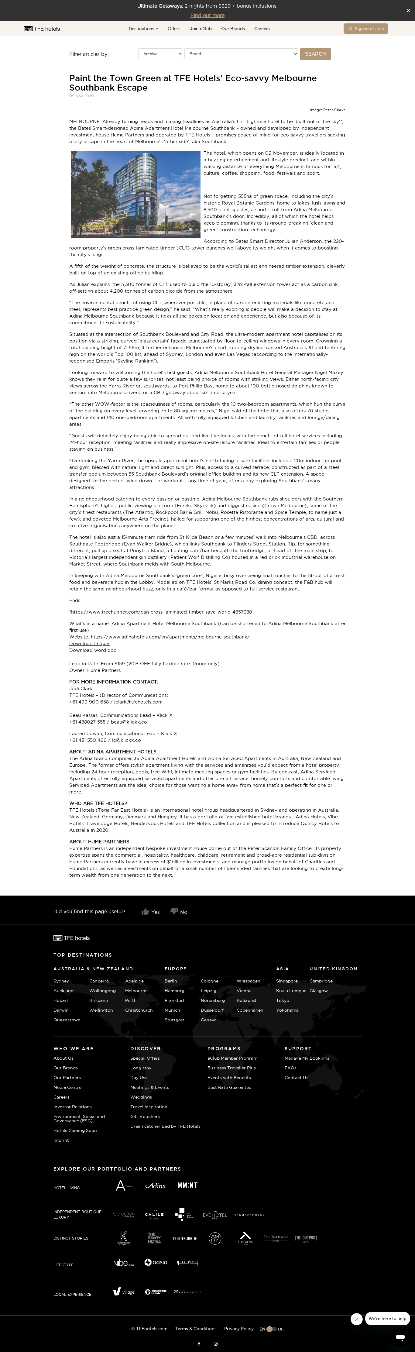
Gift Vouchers (145, 1116)
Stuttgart (174, 1020)
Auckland (63, 991)
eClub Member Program (232, 1058)
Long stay (140, 1068)
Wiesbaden (248, 981)
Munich (172, 1010)
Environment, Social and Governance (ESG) (79, 1118)
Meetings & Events (149, 1087)
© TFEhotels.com (149, 1328)
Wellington (101, 1010)
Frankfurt (175, 1000)
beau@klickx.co (129, 721)
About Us (63, 1058)
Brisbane (98, 1000)
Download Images (89, 643)
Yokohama (287, 1010)
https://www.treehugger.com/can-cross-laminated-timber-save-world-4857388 (161, 611)
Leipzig (208, 991)
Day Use (139, 1077)
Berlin (171, 981)
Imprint (61, 1140)
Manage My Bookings (307, 1058)
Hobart (60, 1000)
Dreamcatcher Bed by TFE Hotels (165, 1126)
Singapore (287, 981)
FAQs (291, 1068)
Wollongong (102, 991)
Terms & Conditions (196, 1328)
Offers (174, 28)
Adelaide (134, 981)
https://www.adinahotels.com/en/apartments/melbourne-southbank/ (170, 636)
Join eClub (200, 28)
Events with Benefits (229, 1077)
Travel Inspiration (148, 1107)
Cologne (209, 981)
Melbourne (136, 991)
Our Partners (67, 1077)
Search (315, 54)
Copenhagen (250, 1010)
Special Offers (145, 1058)
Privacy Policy (239, 1328)
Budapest (247, 1000)
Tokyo (282, 1000)
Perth (131, 1000)
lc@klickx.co (126, 740)
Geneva (209, 1020)
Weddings (141, 1097)
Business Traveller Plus (232, 1068)
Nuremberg (213, 1000)
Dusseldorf (212, 1010)
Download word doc (92, 650)
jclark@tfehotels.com (138, 701)
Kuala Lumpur (291, 991)
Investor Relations (72, 1107)
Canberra (99, 981)
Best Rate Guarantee (229, 1087)
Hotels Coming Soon (75, 1130)
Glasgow (317, 991)
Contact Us (296, 1077)
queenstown (67, 1020)
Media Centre (67, 1087)
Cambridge (317, 981)
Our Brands (233, 28)
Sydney (61, 981)
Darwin (61, 1010)
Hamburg (174, 991)
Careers (262, 28)
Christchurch (139, 1010)
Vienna (244, 991)
